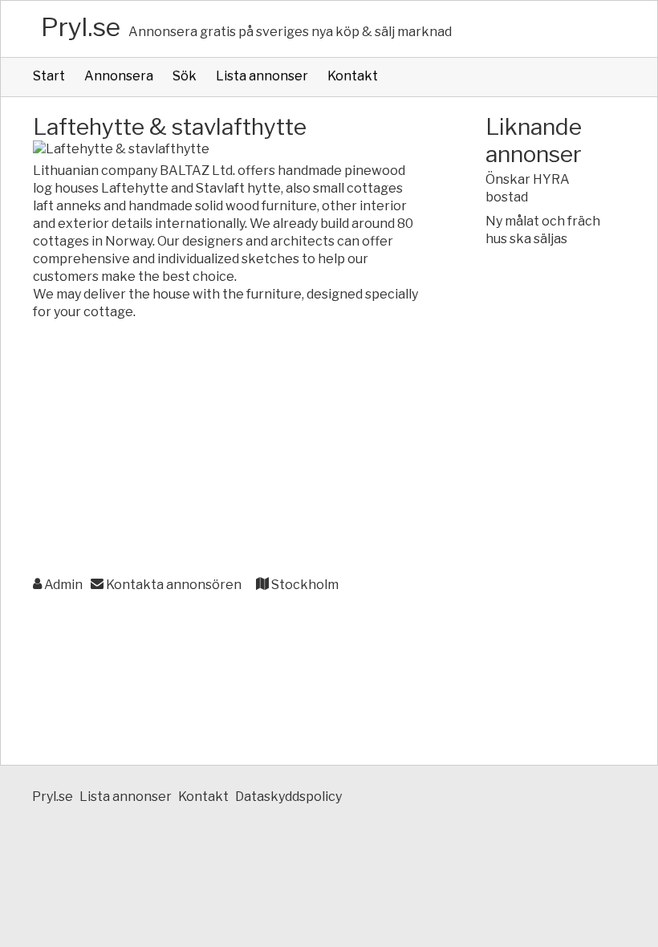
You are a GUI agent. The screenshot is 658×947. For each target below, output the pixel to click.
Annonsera (118, 75)
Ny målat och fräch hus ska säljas (542, 229)
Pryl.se (80, 27)
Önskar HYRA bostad (527, 188)
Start (49, 75)
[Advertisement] (227, 449)
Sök (185, 75)
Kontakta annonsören (173, 584)
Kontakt (352, 75)
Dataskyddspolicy (288, 796)
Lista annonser (262, 75)
